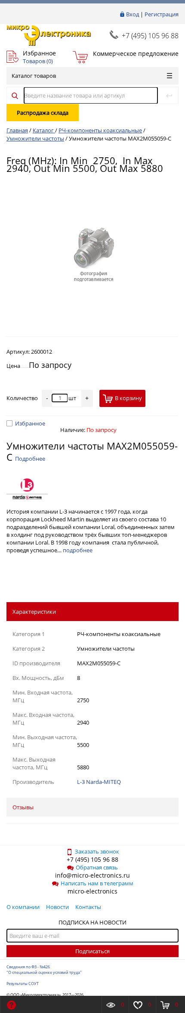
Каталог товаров (34, 76)
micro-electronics (92, 891)
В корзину (128, 398)
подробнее (77, 550)
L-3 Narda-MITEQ (99, 782)
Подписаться (92, 951)
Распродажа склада (42, 112)
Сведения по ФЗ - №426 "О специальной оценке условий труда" (44, 969)
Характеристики (34, 611)
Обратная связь (97, 867)
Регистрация (162, 14)
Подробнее (30, 458)
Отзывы (23, 807)
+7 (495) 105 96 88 (150, 35)
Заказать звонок (97, 851)
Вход (132, 14)
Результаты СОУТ (22, 983)
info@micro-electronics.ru (92, 875)
